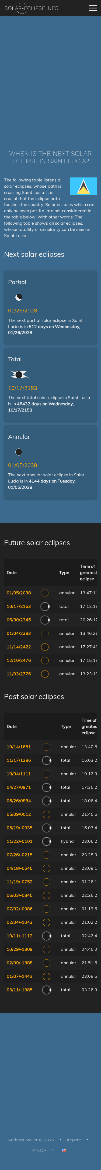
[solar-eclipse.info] (31, 8)
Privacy (39, 1150)
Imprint (74, 1139)
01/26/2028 (22, 310)
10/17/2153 (22, 388)
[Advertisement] (50, 75)
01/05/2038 (22, 465)
